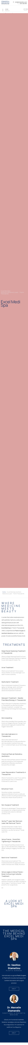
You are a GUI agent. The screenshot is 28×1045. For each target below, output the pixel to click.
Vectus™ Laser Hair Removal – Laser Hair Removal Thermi (12, 822)
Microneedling (7, 718)
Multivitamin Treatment (10, 682)
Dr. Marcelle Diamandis (14, 1009)
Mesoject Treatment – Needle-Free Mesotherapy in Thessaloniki (14, 699)
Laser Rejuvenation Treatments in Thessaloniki (14, 773)
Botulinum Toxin (7, 789)
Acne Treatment (7, 667)
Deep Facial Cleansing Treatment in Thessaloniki (13, 652)
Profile (7, 10)
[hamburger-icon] (25, 9)
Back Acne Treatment (9, 857)
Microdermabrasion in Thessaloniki (9, 735)
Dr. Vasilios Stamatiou (14, 966)
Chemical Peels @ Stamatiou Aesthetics (12, 755)
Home (4, 592)
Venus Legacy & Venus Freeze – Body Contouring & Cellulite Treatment (13, 874)
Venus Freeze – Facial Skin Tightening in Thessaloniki (11, 840)
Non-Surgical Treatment (10, 805)
